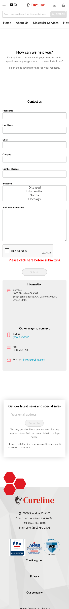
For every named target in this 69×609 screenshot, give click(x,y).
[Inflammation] (34, 191)
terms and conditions (40, 444)
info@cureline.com (34, 359)
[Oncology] (34, 199)
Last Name (8, 125)
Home (7, 23)
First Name (8, 110)
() (13, 5)
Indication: (7, 183)
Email (5, 139)
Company (7, 154)
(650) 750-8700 (21, 337)
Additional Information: (13, 207)
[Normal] (34, 195)
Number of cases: (11, 169)
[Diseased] (34, 187)
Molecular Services (45, 23)
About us (22, 23)
